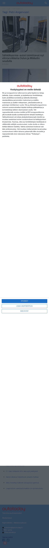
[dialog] (24, 274)
